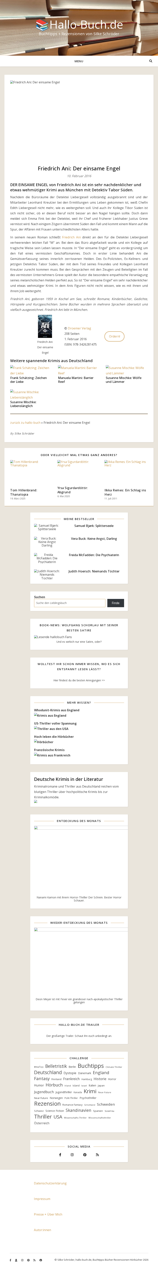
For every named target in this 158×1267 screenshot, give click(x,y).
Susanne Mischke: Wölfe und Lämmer (123, 380)
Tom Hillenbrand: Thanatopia (23, 492)
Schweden (106, 1104)
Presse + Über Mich (48, 1214)
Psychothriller (88, 1098)
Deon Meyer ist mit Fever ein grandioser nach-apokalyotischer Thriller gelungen (79, 1000)
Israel (84, 1085)
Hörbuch (54, 1084)
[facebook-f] (11, 1260)
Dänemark (84, 1073)
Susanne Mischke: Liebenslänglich (23, 404)
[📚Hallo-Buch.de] (79, 28)
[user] (16, 1260)
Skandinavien (78, 1110)
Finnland (56, 1079)
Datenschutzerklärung (50, 1183)
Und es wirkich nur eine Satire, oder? (79, 641)
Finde (115, 603)
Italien (92, 1085)
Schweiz (39, 1111)
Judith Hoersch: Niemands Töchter (94, 571)
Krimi (90, 1091)
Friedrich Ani (71, 237)
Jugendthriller (63, 1092)
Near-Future (104, 1092)
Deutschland (48, 1072)
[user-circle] (41, 1260)
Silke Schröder (24, 433)
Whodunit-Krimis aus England (56, 710)
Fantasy (42, 1078)
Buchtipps (91, 1065)
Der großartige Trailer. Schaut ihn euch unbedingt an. (79, 1036)
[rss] (34, 1260)
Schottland (89, 1105)
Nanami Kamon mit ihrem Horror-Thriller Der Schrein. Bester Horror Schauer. (79, 899)
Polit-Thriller (71, 1098)
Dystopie (70, 1073)
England (101, 1072)
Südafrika (109, 1110)
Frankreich (71, 1078)
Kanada (78, 1092)
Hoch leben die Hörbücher (54, 737)
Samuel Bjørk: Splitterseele (93, 526)
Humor (39, 1085)
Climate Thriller (114, 1067)
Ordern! (114, 336)
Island (76, 1085)
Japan (101, 1085)
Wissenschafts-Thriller (75, 1117)
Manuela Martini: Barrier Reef (75, 380)
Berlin (72, 1067)
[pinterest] (28, 1260)
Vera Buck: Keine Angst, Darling (94, 538)
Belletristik (56, 1066)
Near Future (41, 1098)
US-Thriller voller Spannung (55, 723)
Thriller (43, 1116)
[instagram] (22, 1260)
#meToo (39, 1067)
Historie (100, 1078)
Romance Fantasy (72, 1104)
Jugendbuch (44, 1092)
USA (58, 1116)
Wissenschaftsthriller (99, 1117)
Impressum (42, 1199)
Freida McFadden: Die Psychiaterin (94, 555)
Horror (112, 1079)
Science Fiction (54, 1111)
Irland (68, 1085)
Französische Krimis (49, 750)
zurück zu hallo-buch (25, 422)
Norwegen (56, 1098)
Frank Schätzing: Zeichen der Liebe (28, 380)
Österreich (41, 1123)
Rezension (47, 1103)
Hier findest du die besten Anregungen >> (79, 680)
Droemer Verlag (79, 328)
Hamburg (87, 1079)
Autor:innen (42, 1230)
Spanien (98, 1111)
